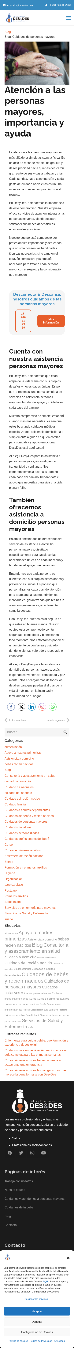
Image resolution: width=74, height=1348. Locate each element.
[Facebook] (10, 1153)
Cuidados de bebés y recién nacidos (29, 816)
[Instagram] (32, 1153)
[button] (68, 1258)
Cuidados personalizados (22, 833)
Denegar (37, 1321)
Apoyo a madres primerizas (23, 752)
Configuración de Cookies (37, 1332)
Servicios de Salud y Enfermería (26, 913)
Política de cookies (18, 1341)
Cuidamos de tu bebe (19, 1207)
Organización (14, 879)
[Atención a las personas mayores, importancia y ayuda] (37, 44)
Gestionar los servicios (36, 1299)
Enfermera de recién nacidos (24, 856)
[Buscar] (65, 732)
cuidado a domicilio (18, 781)
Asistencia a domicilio (19, 758)
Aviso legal (59, 1341)
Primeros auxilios (16, 896)
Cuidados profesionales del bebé (27, 838)
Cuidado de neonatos (19, 787)
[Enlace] (18, 18)
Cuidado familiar (16, 804)
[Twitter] (21, 1153)
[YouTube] (43, 1153)
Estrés (9, 861)
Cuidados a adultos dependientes (27, 810)
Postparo (11, 890)
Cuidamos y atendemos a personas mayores (35, 1198)
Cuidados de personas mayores (33, 36)
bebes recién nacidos (19, 764)
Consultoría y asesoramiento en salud (30, 775)
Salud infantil (13, 901)
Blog (8, 36)
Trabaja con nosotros (19, 1181)
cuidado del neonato (18, 792)
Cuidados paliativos (18, 827)
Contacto (11, 1225)
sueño (9, 919)
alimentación (13, 747)
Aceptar (37, 1311)
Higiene (10, 873)
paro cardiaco (14, 884)
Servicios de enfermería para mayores (30, 907)
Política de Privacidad (41, 1341)
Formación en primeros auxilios (26, 867)
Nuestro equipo (15, 1189)
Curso (9, 844)
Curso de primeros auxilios (23, 850)
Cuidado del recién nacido (22, 798)
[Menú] (68, 18)
